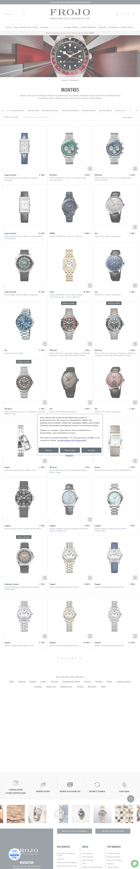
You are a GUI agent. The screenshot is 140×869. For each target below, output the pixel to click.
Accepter (91, 450)
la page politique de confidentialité (71, 440)
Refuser (49, 450)
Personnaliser (70, 450)
